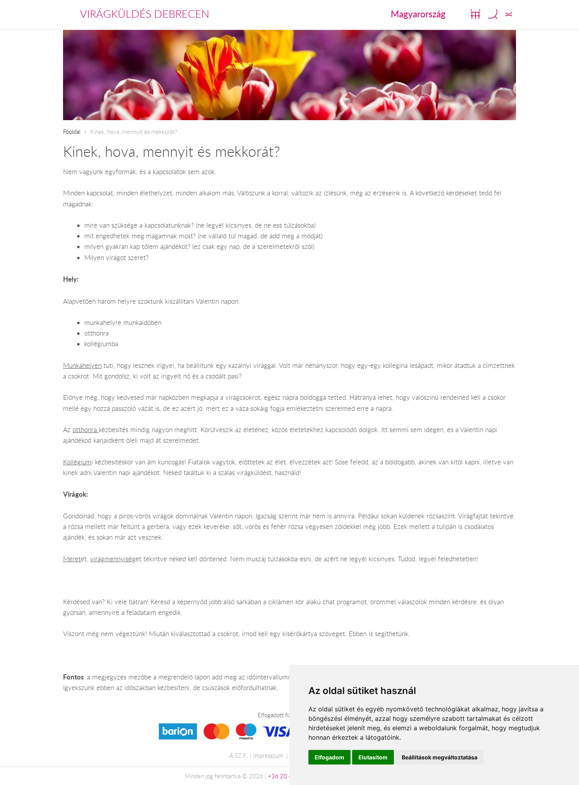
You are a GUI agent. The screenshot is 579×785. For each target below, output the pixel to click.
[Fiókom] (508, 14)
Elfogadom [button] (329, 757)
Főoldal (71, 131)
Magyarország (418, 14)
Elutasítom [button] (373, 757)
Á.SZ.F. (238, 755)
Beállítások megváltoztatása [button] (439, 757)
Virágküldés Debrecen (144, 14)
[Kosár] (475, 14)
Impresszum (268, 755)
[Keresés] (492, 14)
